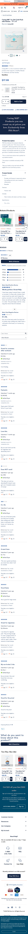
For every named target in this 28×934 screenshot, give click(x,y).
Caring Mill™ (11, 24)
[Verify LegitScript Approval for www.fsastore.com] (17, 890)
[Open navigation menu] (2, 7)
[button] (6, 220)
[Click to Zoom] (23, 51)
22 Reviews (10, 768)
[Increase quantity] (8, 101)
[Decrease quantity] (3, 101)
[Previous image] (8, 55)
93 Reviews (24, 228)
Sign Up (21, 806)
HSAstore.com (21, 1)
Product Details (7, 173)
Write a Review (14, 261)
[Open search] (5, 7)
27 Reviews (11, 65)
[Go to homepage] (14, 8)
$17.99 (5, 80)
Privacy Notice (6, 920)
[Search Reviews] (25, 333)
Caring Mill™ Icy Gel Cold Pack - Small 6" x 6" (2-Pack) (6, 232)
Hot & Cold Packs (7, 15)
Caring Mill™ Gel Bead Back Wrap (7, 772)
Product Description (8, 141)
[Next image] (20, 55)
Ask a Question (14, 744)
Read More (5, 75)
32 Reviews (9, 228)
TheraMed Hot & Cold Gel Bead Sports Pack (21, 232)
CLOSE (14, 931)
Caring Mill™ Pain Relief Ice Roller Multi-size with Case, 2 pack (18, 89)
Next (3, 729)
